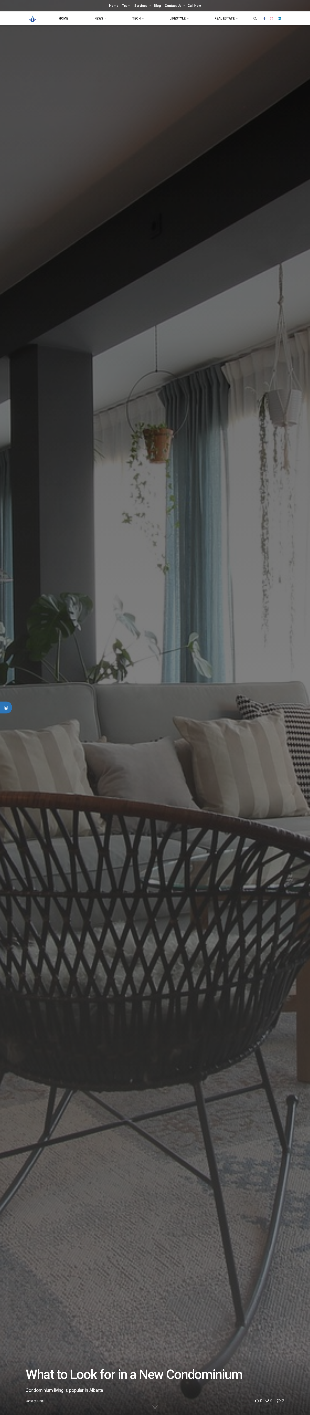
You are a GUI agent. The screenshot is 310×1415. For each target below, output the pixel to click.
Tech (136, 18)
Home (113, 5)
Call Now (194, 5)
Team (126, 5)
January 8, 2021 (36, 1401)
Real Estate (224, 18)
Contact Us (173, 5)
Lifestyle (178, 18)
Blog (157, 5)
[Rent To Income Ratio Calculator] (6, 708)
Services (141, 5)
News (98, 18)
